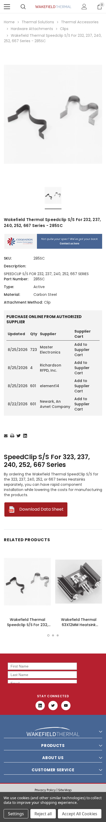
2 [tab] (53, 635)
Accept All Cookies (79, 814)
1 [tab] (48, 635)
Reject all (43, 814)
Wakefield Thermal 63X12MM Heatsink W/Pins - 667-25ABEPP (78, 625)
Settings (16, 814)
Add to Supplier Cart (82, 349)
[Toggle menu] (7, 7)
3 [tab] (58, 635)
